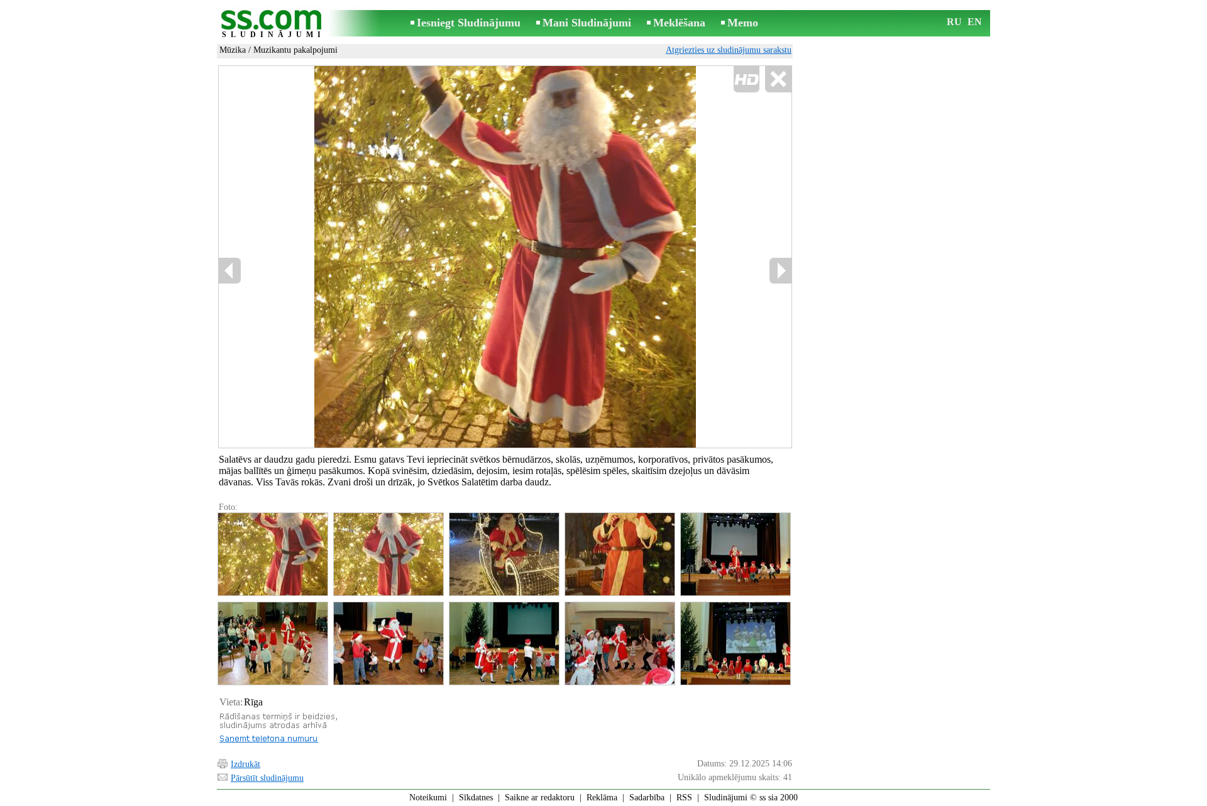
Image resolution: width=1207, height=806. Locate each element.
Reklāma (602, 797)
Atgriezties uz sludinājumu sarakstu (728, 50)
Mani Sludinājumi (587, 22)
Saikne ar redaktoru (540, 797)
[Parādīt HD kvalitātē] (505, 256)
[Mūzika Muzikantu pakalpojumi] (272, 554)
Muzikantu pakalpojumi (295, 50)
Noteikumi (428, 797)
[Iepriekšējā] (352, 257)
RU (954, 21)
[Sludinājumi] (273, 24)
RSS (684, 797)
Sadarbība (646, 797)
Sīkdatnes (476, 797)
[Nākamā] (780, 270)
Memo (742, 22)
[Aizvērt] (777, 79)
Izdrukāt (245, 764)
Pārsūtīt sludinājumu (267, 778)
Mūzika (232, 50)
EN (974, 21)
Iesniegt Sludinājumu (469, 22)
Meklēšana (679, 22)
